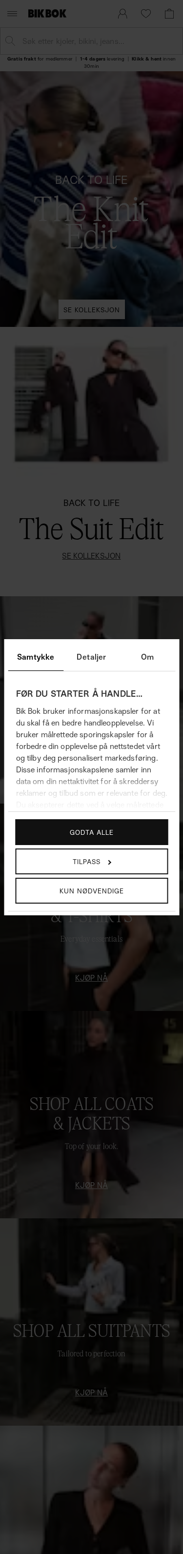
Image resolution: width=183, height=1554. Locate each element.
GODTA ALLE (92, 832)
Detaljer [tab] (91, 657)
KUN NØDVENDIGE (92, 891)
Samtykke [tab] (35, 657)
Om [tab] (147, 657)
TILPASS (87, 861)
